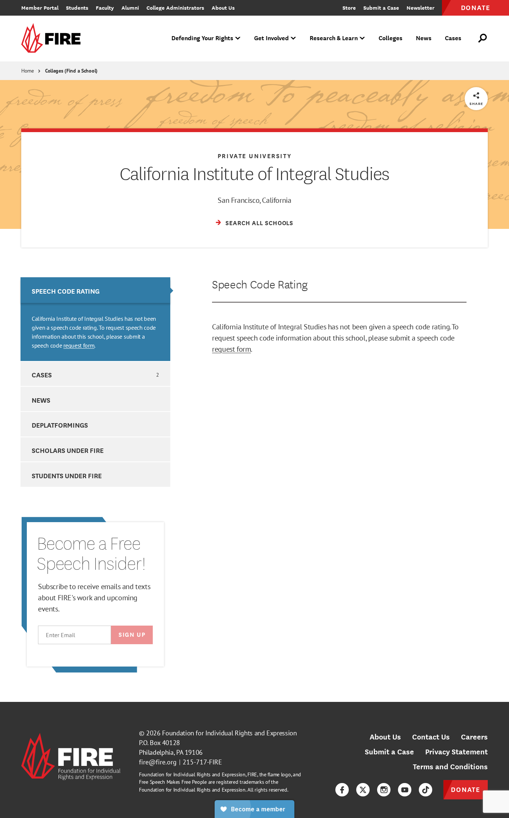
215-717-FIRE (202, 762)
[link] (53, 38)
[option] (95, 319)
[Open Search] (483, 38)
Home (27, 70)
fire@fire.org (158, 762)
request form (78, 345)
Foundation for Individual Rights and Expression (229, 733)
